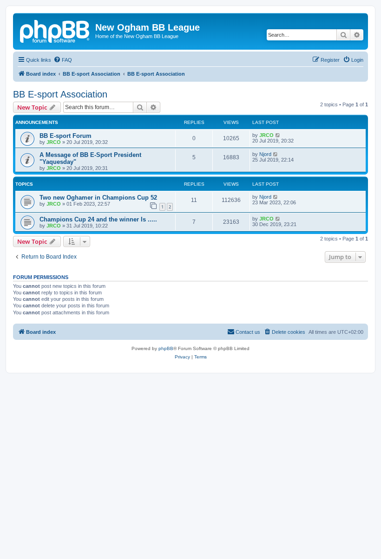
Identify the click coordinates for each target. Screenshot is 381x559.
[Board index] (55, 30)
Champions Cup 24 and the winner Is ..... (98, 219)
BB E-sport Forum (65, 135)
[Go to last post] (278, 135)
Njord (265, 154)
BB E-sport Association (60, 94)
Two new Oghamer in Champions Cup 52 (98, 197)
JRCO (53, 142)
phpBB (165, 348)
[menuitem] (62, 59)
